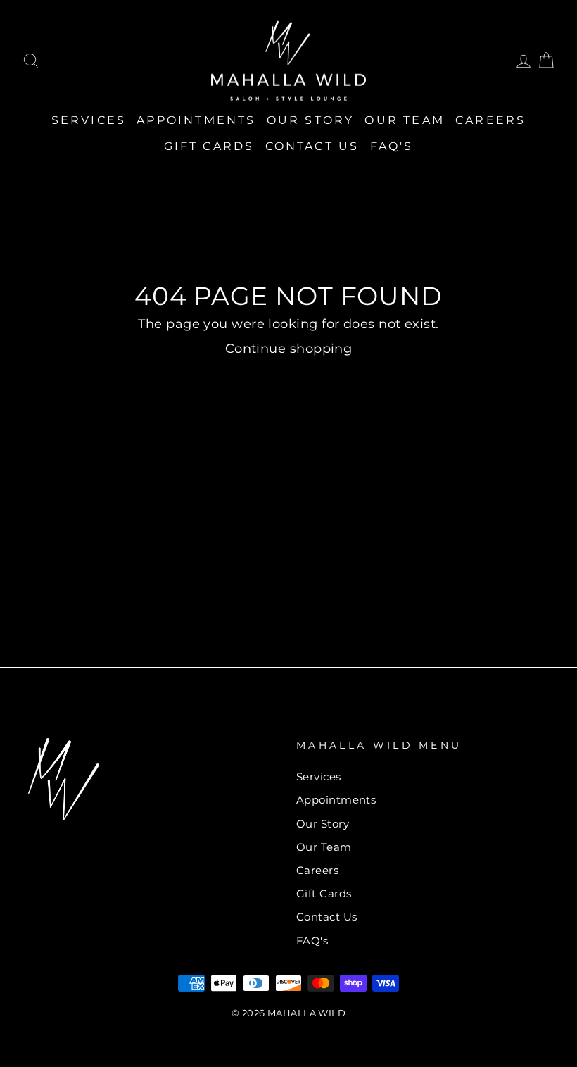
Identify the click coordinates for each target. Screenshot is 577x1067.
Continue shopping (289, 348)
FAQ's (392, 146)
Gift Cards (209, 146)
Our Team (404, 120)
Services (89, 120)
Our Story (311, 120)
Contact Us (312, 146)
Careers (490, 120)
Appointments (196, 120)
